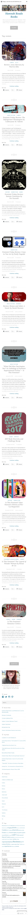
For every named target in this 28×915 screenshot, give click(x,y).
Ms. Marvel (16, 837)
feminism (11, 832)
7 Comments (18, 201)
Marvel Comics (6, 837)
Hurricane (4, 853)
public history (7, 839)
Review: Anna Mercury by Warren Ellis (14, 66)
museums (20, 837)
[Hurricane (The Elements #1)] (24, 857)
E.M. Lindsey (5, 882)
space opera (14, 844)
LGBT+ (14, 835)
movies (12, 837)
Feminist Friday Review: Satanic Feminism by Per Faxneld (14, 196)
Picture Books (5, 797)
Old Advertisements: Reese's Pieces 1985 (11, 769)
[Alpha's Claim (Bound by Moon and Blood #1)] (24, 873)
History (7, 192)
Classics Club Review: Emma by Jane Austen (11, 730)
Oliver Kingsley (5, 871)
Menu (14, 27)
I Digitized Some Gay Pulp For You (9, 745)
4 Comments (18, 257)
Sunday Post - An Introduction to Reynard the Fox (12, 766)
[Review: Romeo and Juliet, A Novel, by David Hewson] (14, 296)
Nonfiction (14, 192)
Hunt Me (4, 881)
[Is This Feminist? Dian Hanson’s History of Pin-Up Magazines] (14, 488)
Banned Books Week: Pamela (8, 752)
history (7, 835)
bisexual (5, 827)
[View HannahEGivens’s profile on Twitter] (6, 697)
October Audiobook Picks (7, 718)
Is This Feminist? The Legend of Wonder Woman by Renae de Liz (14, 563)
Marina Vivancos (5, 860)
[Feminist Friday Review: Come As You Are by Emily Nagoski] (14, 242)
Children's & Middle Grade (11, 559)
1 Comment (19, 569)
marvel (21, 835)
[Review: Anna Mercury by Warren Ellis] (14, 51)
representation (7, 842)
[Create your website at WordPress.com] (14, 1)
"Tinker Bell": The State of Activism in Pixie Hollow (12, 763)
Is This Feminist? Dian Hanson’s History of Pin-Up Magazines (14, 504)
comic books (22, 827)
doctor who (21, 830)
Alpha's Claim (5, 870)
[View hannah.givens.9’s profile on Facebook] (3, 697)
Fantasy (3, 785)
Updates (16, 436)
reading (14, 839)
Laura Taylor (5, 855)
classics (18, 827)
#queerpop (4, 825)
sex (10, 844)
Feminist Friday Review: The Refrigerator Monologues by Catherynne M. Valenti (14, 119)
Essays (4, 832)
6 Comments (17, 70)
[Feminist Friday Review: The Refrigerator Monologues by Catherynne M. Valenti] (14, 109)
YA (2, 819)
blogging (10, 827)
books (14, 827)
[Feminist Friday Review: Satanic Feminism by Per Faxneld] (14, 175)
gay (15, 832)
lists (18, 835)
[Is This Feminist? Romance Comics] (14, 610)
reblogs (17, 839)
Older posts (14, 663)
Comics (12, 62)
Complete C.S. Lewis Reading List (9, 737)
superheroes (8, 846)
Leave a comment (18, 311)
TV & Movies (4, 809)
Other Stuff (4, 794)
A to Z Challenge (10, 825)
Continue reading (10, 86)
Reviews (16, 841)
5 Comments (18, 125)
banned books (16, 825)
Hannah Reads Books (14, 15)
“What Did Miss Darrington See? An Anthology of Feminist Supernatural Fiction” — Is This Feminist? (14, 369)
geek (17, 832)
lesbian (10, 835)
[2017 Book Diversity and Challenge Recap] (14, 423)
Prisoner (4, 892)
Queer (21, 192)
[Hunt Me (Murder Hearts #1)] (24, 884)
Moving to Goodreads (6, 715)
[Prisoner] (24, 895)
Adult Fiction (11, 115)
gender (20, 832)
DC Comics (9, 830)
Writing (3, 816)
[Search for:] (14, 702)
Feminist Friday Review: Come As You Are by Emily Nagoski (14, 253)
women (17, 846)
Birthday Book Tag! (6, 727)
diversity (15, 830)
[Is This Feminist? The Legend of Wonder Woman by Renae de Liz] (14, 551)
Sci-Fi (16, 62)
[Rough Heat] (24, 861)
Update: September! (6, 724)
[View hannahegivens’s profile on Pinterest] (12, 697)
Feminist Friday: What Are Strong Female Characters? (13, 755)
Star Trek (19, 844)
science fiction (6, 844)
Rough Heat (4, 859)
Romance (18, 303)
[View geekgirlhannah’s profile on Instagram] (9, 697)
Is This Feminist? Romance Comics (14, 622)
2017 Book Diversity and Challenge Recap (14, 440)
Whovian (13, 846)
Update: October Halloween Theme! (10, 721)
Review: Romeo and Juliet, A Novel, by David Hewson (14, 307)
